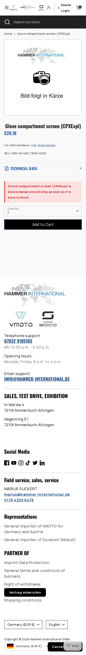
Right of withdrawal (22, 584)
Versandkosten (47, 145)
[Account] (49, 7)
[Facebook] (6, 462)
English (54, 624)
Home (8, 34)
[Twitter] (35, 462)
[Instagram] (20, 462)
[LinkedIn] (42, 462)
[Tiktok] (27, 462)
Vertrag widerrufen (25, 592)
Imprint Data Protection (26, 562)
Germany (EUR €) (21, 624)
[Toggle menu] (5, 7)
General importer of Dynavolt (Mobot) (40, 539)
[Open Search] (7, 22)
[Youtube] (13, 462)
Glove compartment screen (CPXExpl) (43, 34)
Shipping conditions (23, 600)
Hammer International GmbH (50, 639)
